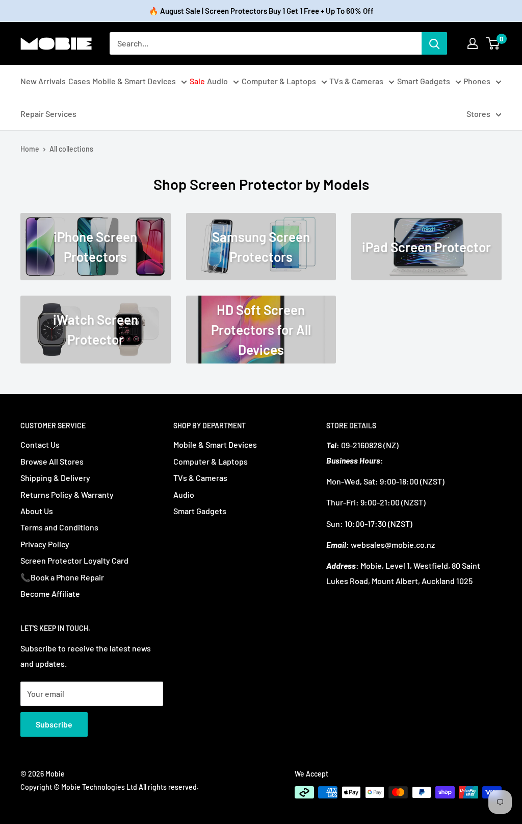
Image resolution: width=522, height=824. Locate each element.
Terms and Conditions (59, 527)
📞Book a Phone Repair (62, 577)
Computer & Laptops (279, 81)
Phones (476, 81)
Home (29, 148)
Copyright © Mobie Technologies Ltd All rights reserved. (109, 787)
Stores (478, 113)
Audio (217, 81)
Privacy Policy (44, 544)
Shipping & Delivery (55, 477)
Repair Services (48, 113)
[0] (493, 43)
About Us (36, 511)
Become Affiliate (50, 593)
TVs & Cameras (356, 81)
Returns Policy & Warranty (67, 494)
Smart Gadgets (423, 81)
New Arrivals (43, 81)
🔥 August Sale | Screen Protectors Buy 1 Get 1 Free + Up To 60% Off (261, 10)
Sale (197, 81)
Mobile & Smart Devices (134, 81)
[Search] (434, 43)
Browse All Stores (52, 461)
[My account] (472, 43)
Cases (79, 81)
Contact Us (40, 444)
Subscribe (54, 724)
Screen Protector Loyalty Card (74, 560)
